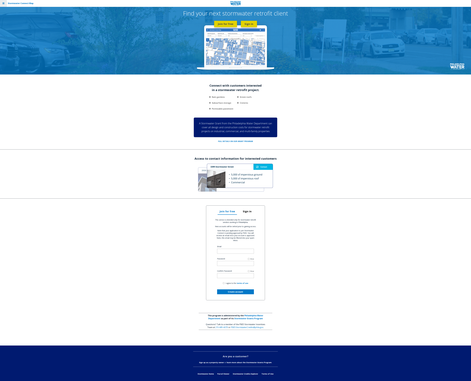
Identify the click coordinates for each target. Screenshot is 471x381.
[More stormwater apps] (3, 3)
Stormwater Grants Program (248, 318)
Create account (235, 291)
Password (221, 259)
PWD (235, 3)
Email (219, 246)
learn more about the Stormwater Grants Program (249, 362)
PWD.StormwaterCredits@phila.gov (247, 327)
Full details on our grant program (235, 141)
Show (252, 259)
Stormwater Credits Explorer (245, 374)
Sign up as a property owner (211, 362)
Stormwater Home (206, 374)
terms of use (242, 283)
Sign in (249, 24)
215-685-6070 (221, 327)
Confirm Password (224, 271)
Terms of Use (268, 374)
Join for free (225, 24)
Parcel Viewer (223, 374)
